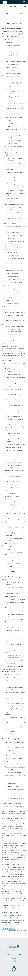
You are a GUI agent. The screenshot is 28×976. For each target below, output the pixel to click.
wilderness (10, 397)
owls (19, 405)
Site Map (14, 958)
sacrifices (17, 456)
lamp (24, 358)
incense (21, 470)
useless (15, 750)
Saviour (22, 83)
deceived (15, 918)
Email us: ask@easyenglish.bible (14, 954)
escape (9, 331)
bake (14, 857)
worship (7, 473)
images (11, 747)
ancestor (13, 543)
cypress (21, 843)
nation (6, 695)
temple (6, 554)
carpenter (7, 824)
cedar (14, 841)
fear (23, 709)
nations (10, 117)
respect (18, 459)
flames (9, 73)
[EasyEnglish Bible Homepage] (5, 3)
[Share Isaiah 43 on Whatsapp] (24, 6)
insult (14, 564)
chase (18, 353)
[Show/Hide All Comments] (21, 13)
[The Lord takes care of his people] (10, 13)
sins (19, 502)
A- (17, 13)
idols (20, 742)
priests (16, 552)
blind (21, 187)
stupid (15, 889)
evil (10, 505)
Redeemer (15, 306)
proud (12, 326)
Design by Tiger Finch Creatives (14, 950)
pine (20, 848)
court (11, 209)
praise (24, 400)
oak (6, 845)
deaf (23, 190)
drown (15, 64)
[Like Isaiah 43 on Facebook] (14, 6)
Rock (15, 726)
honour (22, 172)
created (7, 34)
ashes (3, 918)
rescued (10, 42)
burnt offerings (9, 453)
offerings (9, 467)
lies (18, 920)
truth (22, 204)
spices (18, 481)
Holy (13, 83)
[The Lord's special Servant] (1, 13)
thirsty (21, 425)
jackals (11, 405)
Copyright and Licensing (14, 961)
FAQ (14, 956)
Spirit (16, 630)
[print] (25, 13)
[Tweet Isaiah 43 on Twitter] (18, 6)
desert (6, 391)
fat (19, 488)
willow (19, 644)
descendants (13, 31)
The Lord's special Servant (9, 928)
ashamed (15, 557)
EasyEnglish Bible (11, 11)
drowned (19, 355)
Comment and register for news (14, 960)
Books (4, 11)
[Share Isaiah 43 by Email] (21, 6)
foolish (21, 798)
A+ (13, 13)
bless (14, 636)
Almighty (13, 671)
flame (18, 358)
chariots (4, 353)
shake (17, 709)
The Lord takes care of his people (17, 930)
